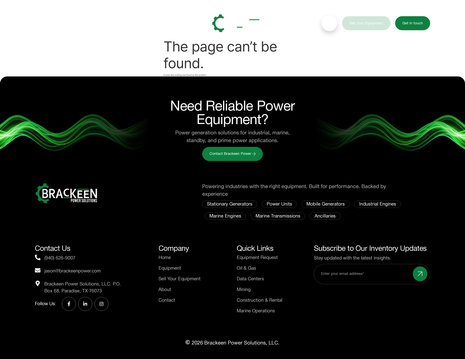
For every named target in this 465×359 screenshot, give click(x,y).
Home (46, 23)
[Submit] (420, 273)
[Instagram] (101, 304)
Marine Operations (256, 311)
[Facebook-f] (69, 304)
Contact (167, 300)
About (169, 23)
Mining (244, 290)
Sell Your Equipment (180, 279)
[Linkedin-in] (85, 304)
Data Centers (250, 279)
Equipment (79, 23)
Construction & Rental (259, 300)
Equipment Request (257, 258)
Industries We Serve (126, 23)
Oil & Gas (246, 268)
